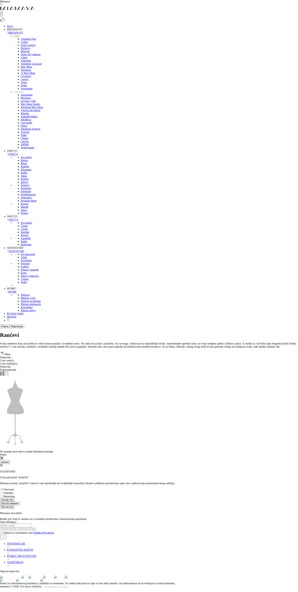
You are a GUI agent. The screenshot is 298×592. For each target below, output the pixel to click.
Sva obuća (26, 222)
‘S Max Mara (28, 73)
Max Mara (26, 66)
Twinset (25, 132)
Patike (24, 241)
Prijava (4, 326)
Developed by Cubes (56, 586)
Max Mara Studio (30, 104)
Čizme (24, 225)
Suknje (24, 182)
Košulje (25, 166)
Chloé (24, 57)
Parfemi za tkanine (31, 301)
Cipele (24, 229)
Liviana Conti (28, 101)
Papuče (25, 235)
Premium (19, 91)
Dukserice (26, 197)
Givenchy (26, 76)
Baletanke (26, 244)
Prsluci (24, 213)
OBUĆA (13, 219)
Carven (25, 141)
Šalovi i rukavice (30, 275)
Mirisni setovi (28, 310)
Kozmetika (27, 307)
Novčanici (26, 260)
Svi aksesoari (28, 254)
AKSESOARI (16, 251)
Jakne (24, 210)
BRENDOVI (15, 32)
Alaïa (24, 82)
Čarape (24, 279)
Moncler (25, 51)
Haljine (25, 178)
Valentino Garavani (31, 63)
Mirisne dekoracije (31, 304)
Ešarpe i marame (30, 269)
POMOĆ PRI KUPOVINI (21, 556)
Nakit (24, 282)
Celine (24, 42)
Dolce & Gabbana (31, 54)
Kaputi (24, 203)
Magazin (11, 316)
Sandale (25, 232)
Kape (24, 272)
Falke (24, 135)
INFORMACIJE (16, 543)
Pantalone (26, 188)
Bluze (24, 163)
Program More (29, 200)
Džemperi (26, 169)
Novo (10, 26)
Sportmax (26, 69)
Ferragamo (26, 88)
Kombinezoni (28, 194)
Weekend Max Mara (32, 107)
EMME (25, 144)
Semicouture (27, 147)
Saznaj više (7, 500)
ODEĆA (13, 154)
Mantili (24, 206)
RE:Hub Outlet (15, 313)
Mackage (26, 97)
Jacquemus (27, 94)
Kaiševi (25, 266)
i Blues (24, 138)
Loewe (24, 79)
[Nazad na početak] (3, 536)
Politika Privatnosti (43, 532)
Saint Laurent (28, 45)
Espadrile (26, 238)
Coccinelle (26, 122)
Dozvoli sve (7, 507)
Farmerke (26, 191)
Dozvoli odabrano (10, 503)
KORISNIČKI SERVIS (20, 549)
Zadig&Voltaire (29, 116)
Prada (24, 85)
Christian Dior (28, 38)
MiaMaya (26, 119)
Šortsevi (25, 185)
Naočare (25, 263)
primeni (5, 462)
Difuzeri (25, 294)
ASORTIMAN (15, 562)
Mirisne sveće (28, 298)
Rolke (24, 172)
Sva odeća (26, 157)
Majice (24, 160)
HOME (12, 291)
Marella (25, 113)
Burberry (26, 48)
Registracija (17, 326)
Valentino (26, 60)
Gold (16, 35)
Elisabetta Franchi (30, 128)
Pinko (24, 125)
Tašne (24, 257)
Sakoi (24, 175)
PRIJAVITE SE (9, 529)
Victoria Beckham (30, 110)
